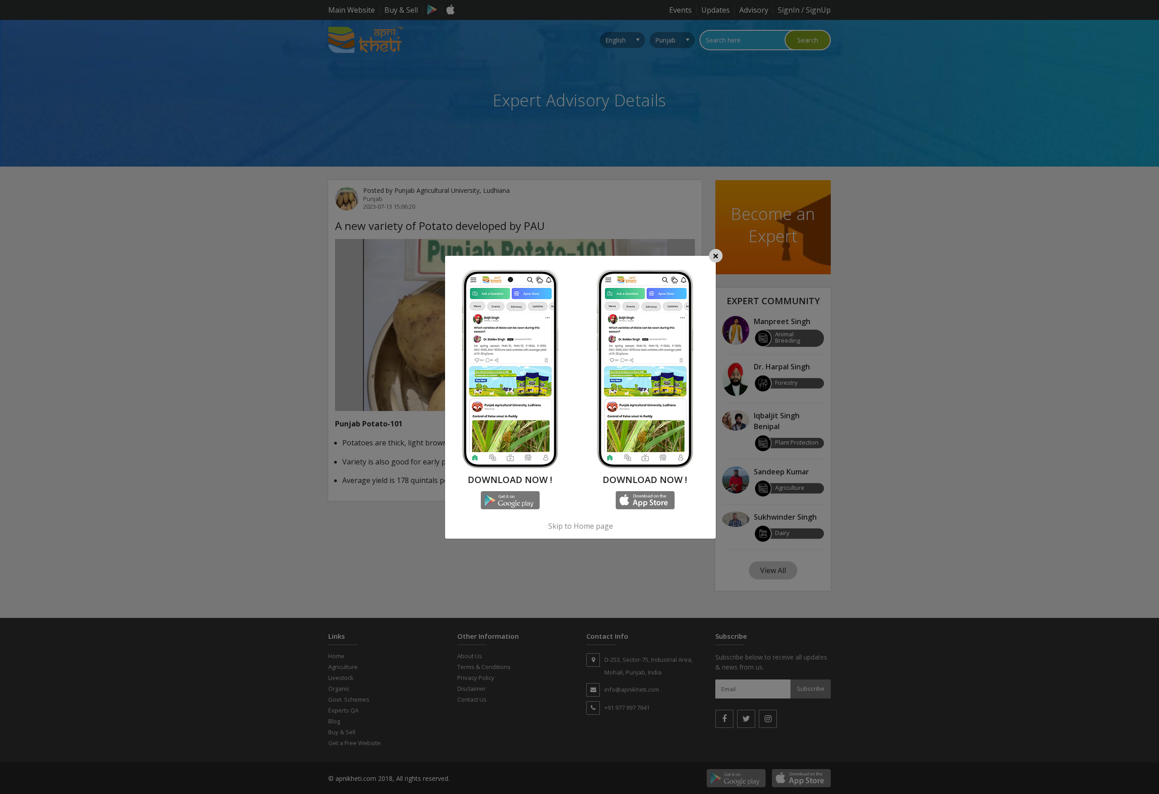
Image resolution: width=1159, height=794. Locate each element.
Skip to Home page (580, 526)
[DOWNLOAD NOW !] (510, 268)
